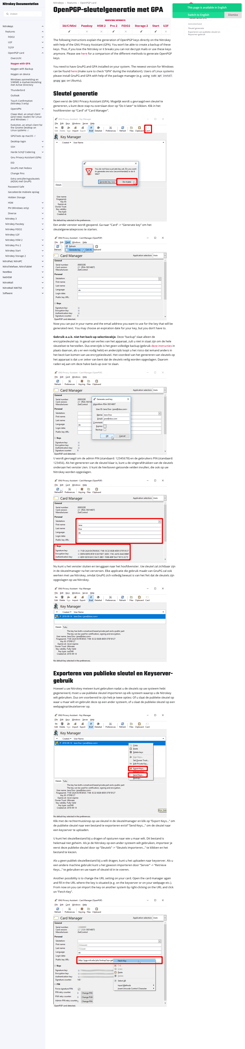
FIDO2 (11, 36)
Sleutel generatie (196, 28)
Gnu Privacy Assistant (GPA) (26, 157)
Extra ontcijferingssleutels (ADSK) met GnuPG (25, 180)
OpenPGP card (16, 52)
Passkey (86, 26)
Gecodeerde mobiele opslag (23, 192)
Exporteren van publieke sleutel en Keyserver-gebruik (204, 33)
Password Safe (16, 186)
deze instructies (161, 346)
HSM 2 (101, 26)
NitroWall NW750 (12, 287)
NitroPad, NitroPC (12, 261)
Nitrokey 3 (11, 218)
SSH (13, 146)
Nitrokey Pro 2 (13, 245)
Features (10, 31)
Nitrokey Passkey (14, 224)
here (84, 53)
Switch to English (198, 15)
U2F (10, 42)
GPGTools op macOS (22, 135)
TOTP (11, 47)
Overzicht (16, 58)
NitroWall (8, 282)
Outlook (15, 95)
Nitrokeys (8, 26)
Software (7, 293)
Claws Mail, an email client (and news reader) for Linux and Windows (26, 117)
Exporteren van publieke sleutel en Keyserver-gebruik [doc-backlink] (113, 677)
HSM (10, 202)
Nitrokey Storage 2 (15, 255)
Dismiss (233, 15)
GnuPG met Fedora (21, 168)
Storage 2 (141, 26)
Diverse (12, 213)
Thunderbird (18, 90)
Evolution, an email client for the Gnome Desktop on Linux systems (26, 127)
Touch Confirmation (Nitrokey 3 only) (22, 102)
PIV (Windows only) (18, 208)
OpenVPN (16, 108)
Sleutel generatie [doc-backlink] (75, 94)
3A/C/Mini (69, 26)
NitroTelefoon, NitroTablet (17, 266)
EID (12, 162)
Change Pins (17, 173)
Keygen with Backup (22, 68)
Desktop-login (18, 141)
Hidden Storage (16, 197)
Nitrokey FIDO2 (13, 229)
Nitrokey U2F (12, 234)
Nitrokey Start (13, 250)
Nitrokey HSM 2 (13, 239)
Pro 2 (113, 26)
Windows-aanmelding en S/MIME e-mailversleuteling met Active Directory (26, 82)
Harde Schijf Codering (23, 152)
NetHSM (7, 277)
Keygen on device (20, 74)
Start (155, 26)
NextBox (7, 271)
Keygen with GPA (20, 63)
